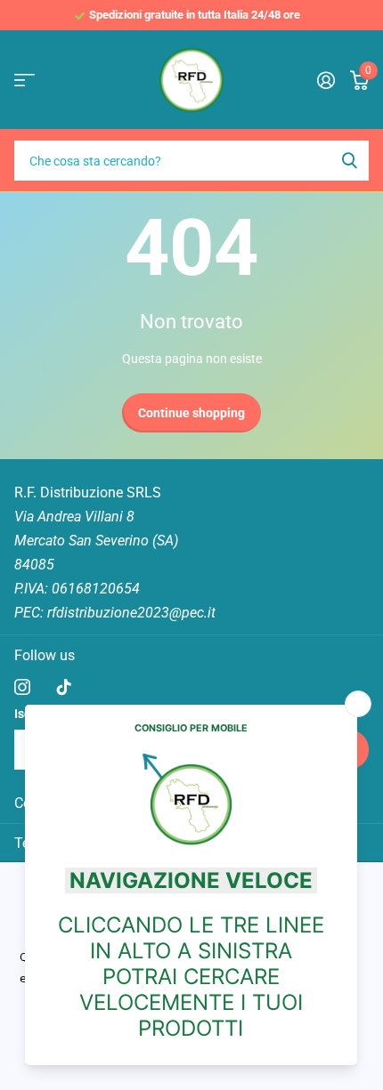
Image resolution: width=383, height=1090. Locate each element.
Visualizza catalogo (24, 80)
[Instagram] (22, 687)
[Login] (325, 80)
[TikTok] (64, 687)
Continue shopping (191, 413)
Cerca (349, 161)
